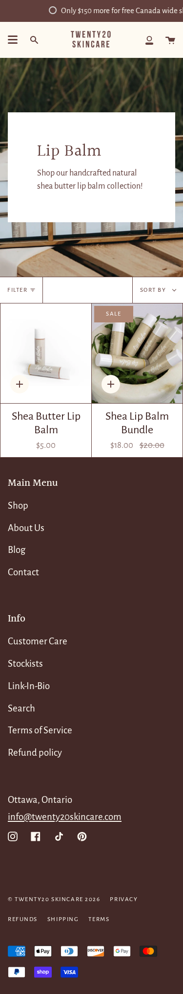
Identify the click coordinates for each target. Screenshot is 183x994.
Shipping (63, 919)
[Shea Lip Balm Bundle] (137, 353)
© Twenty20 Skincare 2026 (54, 899)
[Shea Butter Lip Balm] (45, 353)
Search (21, 708)
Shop (18, 505)
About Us (26, 528)
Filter (17, 290)
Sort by (154, 290)
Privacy (124, 899)
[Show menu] (12, 40)
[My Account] (149, 39)
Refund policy (35, 752)
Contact (23, 572)
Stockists (25, 663)
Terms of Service (40, 730)
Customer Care (37, 641)
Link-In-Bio (29, 686)
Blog (16, 550)
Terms (98, 919)
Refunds (23, 919)
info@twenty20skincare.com (65, 817)
